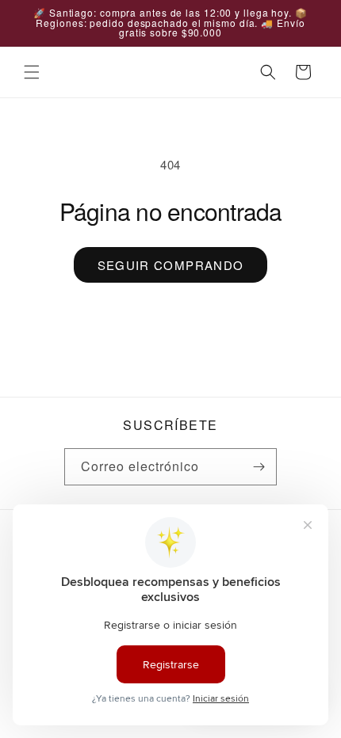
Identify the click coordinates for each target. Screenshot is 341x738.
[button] (31, 72)
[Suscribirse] (258, 466)
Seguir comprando (171, 265)
